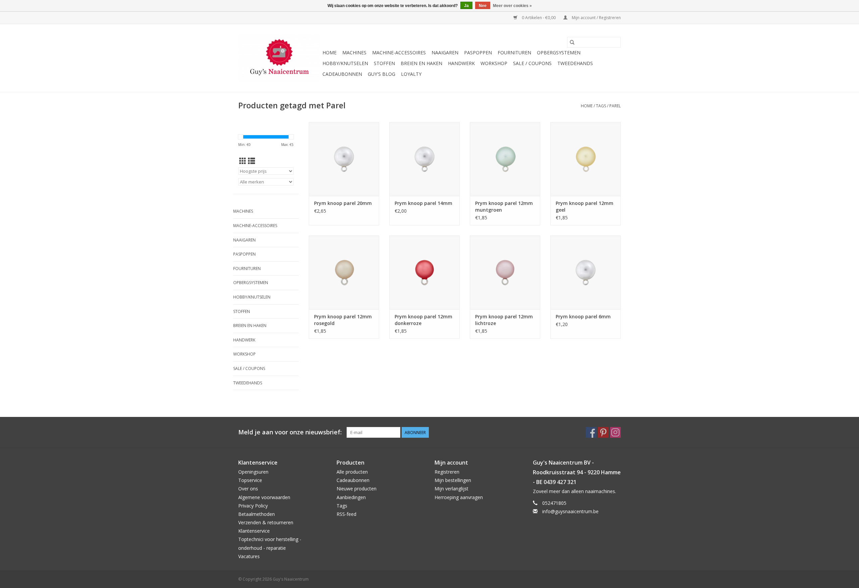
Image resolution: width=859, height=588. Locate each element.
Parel (615, 106)
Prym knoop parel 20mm (343, 203)
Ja (466, 5)
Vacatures (249, 556)
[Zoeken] (572, 42)
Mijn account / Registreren (596, 17)
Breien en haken (421, 63)
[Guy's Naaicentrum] (279, 58)
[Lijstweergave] (251, 161)
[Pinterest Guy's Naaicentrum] (603, 432)
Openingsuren (253, 472)
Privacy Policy (253, 505)
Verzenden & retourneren (265, 522)
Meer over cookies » (512, 5)
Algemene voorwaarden (264, 497)
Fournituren (514, 52)
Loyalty (411, 74)
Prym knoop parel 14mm (423, 203)
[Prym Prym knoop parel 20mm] (344, 159)
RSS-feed (346, 514)
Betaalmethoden (256, 514)
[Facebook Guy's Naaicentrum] (591, 432)
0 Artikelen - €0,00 (539, 17)
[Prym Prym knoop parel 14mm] (424, 159)
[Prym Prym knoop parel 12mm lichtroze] (505, 272)
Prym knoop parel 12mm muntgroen (504, 206)
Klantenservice (254, 531)
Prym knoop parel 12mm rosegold (343, 319)
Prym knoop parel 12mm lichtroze (504, 319)
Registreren (447, 472)
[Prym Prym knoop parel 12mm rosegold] (344, 272)
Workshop (494, 63)
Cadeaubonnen (342, 74)
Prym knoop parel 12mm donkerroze (423, 319)
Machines (354, 52)
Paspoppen (478, 52)
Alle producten (352, 472)
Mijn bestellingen (453, 480)
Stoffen (384, 63)
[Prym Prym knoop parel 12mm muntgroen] (505, 159)
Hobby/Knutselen (345, 63)
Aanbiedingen (351, 497)
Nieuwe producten (356, 488)
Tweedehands (575, 63)
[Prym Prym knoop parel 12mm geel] (585, 159)
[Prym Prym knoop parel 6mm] (585, 272)
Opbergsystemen (558, 52)
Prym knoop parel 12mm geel (584, 206)
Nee (483, 5)
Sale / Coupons (532, 63)
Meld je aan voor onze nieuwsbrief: (290, 432)
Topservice (250, 480)
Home (329, 52)
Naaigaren (445, 52)
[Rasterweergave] (242, 161)
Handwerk (461, 63)
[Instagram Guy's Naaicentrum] (615, 432)
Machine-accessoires (399, 52)
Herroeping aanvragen (459, 497)
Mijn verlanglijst (451, 488)
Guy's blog (381, 74)
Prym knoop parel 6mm (583, 316)
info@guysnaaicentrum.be (570, 511)
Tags (601, 106)
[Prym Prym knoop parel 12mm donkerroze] (424, 272)
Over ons (248, 488)
